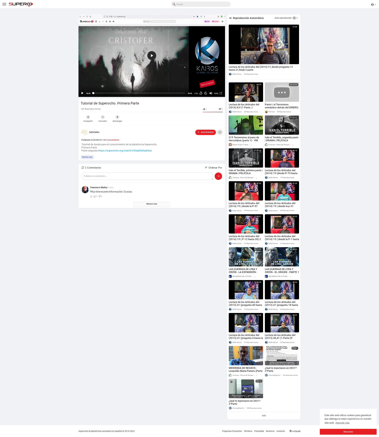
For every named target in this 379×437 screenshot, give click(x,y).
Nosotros (270, 431)
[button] (373, 4)
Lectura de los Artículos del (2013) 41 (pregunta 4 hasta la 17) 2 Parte (246, 338)
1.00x (196, 93)
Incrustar (102, 121)
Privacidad (259, 431)
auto (215, 86)
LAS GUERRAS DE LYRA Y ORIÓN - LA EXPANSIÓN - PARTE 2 (243, 272)
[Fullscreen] (220, 93)
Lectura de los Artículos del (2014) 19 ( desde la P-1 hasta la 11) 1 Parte (282, 239)
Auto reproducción (283, 18)
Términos (248, 431)
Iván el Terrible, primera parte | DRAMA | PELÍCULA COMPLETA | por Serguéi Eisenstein (245, 175)
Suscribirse (207, 132)
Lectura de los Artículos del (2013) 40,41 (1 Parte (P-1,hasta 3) (280, 338)
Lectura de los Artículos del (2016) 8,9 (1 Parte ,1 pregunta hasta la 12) (244, 107)
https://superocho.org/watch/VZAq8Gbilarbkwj (125, 150)
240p (215, 81)
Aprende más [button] (342, 423)
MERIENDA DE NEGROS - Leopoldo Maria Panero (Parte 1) (245, 370)
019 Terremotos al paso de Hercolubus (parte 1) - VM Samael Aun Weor (244, 140)
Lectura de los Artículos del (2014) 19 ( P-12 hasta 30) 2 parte (245, 239)
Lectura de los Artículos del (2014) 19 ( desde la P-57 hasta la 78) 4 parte (244, 206)
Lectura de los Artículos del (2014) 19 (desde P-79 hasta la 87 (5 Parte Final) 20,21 (281, 173)
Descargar (117, 121)
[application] (151, 55)
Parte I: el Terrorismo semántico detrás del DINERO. (282, 106)
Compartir (88, 121)
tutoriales (94, 132)
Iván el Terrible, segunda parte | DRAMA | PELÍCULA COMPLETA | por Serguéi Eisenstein (281, 142)
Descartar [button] (348, 431)
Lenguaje (296, 431)
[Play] (82, 93)
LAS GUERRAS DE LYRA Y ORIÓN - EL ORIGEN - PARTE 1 (282, 271)
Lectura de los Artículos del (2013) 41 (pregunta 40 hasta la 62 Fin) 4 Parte (245, 305)
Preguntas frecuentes (232, 431)
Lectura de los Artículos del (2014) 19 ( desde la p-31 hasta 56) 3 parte (280, 206)
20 (200, 93)
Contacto (280, 431)
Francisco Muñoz (98, 187)
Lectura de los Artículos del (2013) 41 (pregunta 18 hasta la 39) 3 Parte (281, 305)
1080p (216, 93)
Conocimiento (112, 140)
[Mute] (210, 93)
